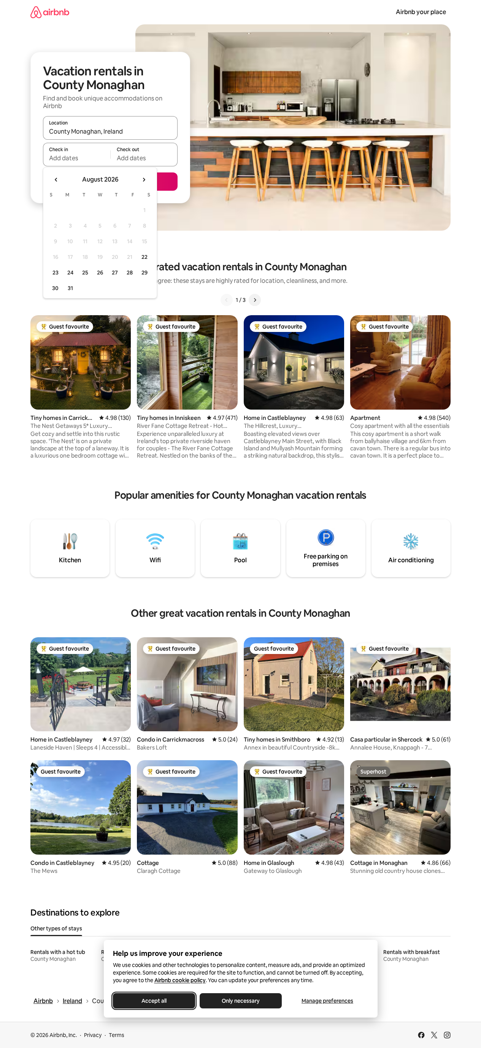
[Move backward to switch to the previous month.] (56, 179)
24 (70, 272)
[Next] (255, 300)
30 (55, 288)
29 (144, 272)
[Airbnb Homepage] (49, 12)
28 (130, 272)
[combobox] (110, 131)
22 (144, 257)
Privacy (93, 1035)
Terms (116, 1035)
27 (115, 272)
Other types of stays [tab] (56, 928)
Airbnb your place (421, 12)
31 (70, 288)
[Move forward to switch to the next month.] (143, 179)
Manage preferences (327, 1000)
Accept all (154, 1000)
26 (100, 272)
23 (55, 272)
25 (85, 272)
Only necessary (241, 1000)
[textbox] (76, 158)
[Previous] (227, 300)
